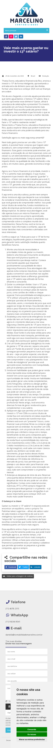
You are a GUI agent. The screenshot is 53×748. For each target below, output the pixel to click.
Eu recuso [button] (32, 734)
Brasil (33, 76)
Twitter (25, 567)
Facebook (12, 567)
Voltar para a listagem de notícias (19, 576)
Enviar (9, 730)
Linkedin (36, 567)
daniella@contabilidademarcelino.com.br (24, 634)
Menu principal (10, 30)
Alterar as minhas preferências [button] (32, 739)
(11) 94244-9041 (13, 621)
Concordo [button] (31, 729)
